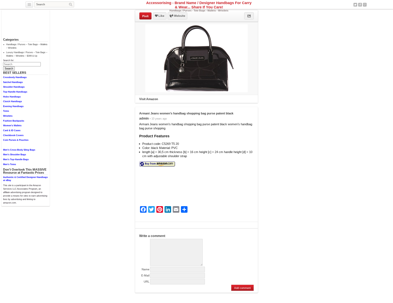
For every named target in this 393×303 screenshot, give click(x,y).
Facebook (360, 5)
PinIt (145, 16)
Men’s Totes (9, 164)
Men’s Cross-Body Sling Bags (19, 150)
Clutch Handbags (12, 101)
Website (179, 15)
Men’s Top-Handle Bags (16, 159)
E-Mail (145, 275)
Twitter (355, 5)
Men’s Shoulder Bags (14, 154)
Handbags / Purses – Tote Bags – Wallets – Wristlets (26, 46)
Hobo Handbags (12, 96)
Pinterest (365, 5)
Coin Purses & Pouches (15, 140)
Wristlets (7, 116)
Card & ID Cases (11, 130)
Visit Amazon (148, 99)
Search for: (8, 60)
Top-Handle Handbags (15, 92)
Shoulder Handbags (14, 87)
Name (145, 269)
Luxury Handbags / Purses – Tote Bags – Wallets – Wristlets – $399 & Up (26, 54)
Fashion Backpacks (13, 121)
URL (146, 281)
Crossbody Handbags (15, 77)
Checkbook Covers (13, 135)
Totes (6, 111)
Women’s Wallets (12, 125)
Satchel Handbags (13, 82)
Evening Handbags (13, 106)
